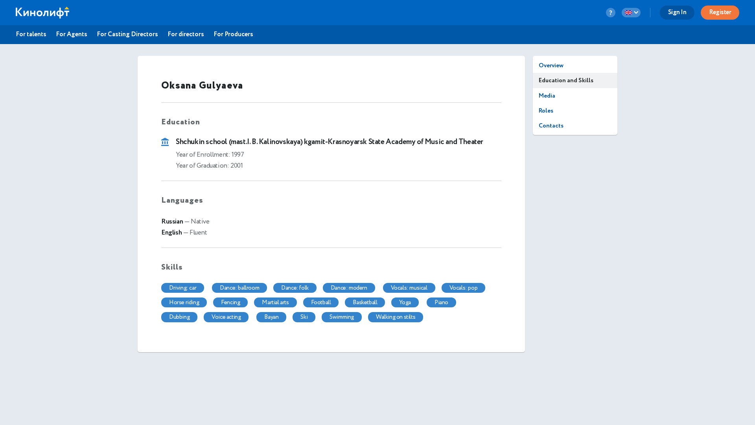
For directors (186, 34)
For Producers (233, 34)
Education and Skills (566, 80)
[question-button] (610, 12)
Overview (551, 65)
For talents (31, 34)
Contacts (551, 126)
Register (720, 12)
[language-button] (631, 12)
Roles (546, 111)
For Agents (71, 34)
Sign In (677, 12)
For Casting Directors (127, 34)
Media (547, 96)
